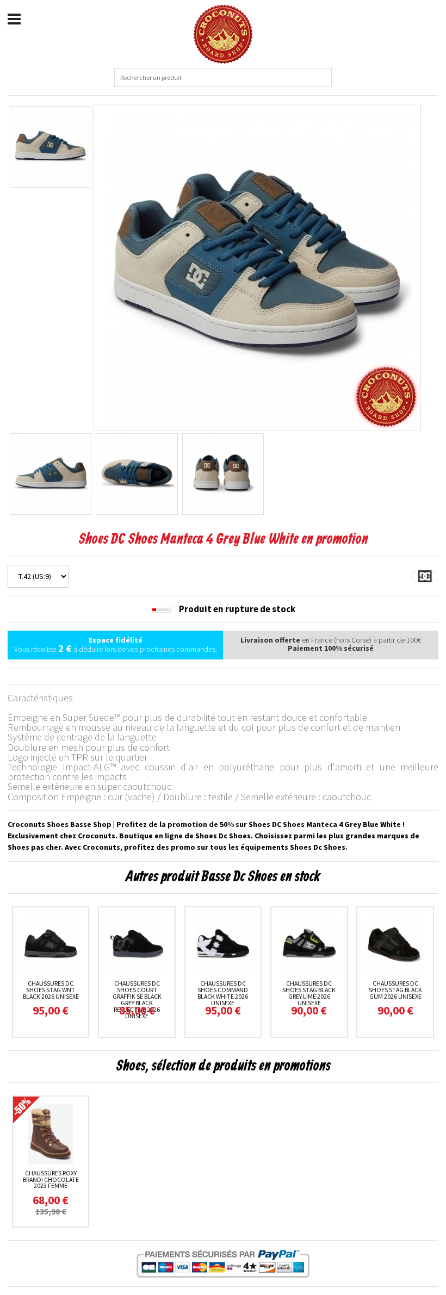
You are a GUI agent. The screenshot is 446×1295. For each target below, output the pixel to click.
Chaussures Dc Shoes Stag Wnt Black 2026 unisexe (51, 989)
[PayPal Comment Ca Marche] (223, 1263)
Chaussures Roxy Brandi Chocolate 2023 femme (51, 1179)
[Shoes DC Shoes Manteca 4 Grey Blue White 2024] (257, 266)
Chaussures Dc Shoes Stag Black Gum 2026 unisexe (395, 989)
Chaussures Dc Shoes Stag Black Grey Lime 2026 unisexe (309, 993)
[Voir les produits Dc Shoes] (424, 575)
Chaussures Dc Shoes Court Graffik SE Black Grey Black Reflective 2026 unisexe (137, 999)
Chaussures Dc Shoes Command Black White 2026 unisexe (222, 993)
